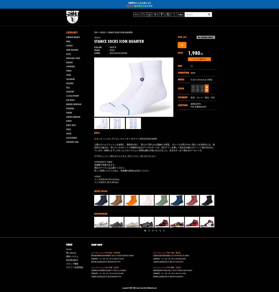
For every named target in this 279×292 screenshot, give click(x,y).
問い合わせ (71, 253)
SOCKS (68, 133)
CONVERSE (70, 66)
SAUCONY (70, 91)
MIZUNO (69, 83)
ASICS (68, 54)
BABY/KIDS (71, 125)
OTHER (68, 121)
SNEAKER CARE (72, 142)
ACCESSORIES (71, 137)
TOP (96, 32)
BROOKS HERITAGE (74, 104)
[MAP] (131, 255)
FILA (68, 87)
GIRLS (68, 129)
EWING (69, 112)
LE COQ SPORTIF (72, 95)
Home (69, 249)
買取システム (72, 256)
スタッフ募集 (72, 264)
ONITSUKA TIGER (73, 58)
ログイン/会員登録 (74, 267)
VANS (68, 75)
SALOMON (70, 79)
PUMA (68, 70)
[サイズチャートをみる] (206, 37)
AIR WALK (70, 100)
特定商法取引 (72, 260)
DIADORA (70, 108)
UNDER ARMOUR (73, 117)
